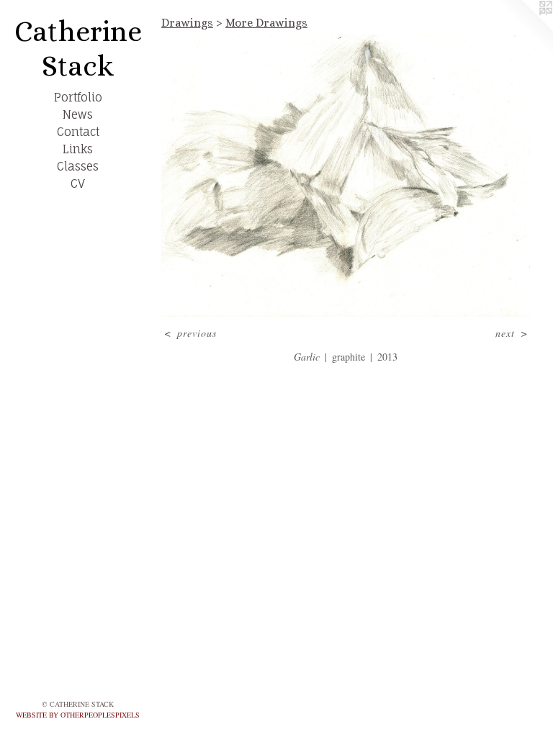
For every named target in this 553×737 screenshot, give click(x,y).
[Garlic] (345, 176)
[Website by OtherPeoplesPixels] (524, 29)
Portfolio (78, 97)
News (78, 114)
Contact (78, 132)
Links (78, 149)
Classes (78, 166)
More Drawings (266, 23)
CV (78, 183)
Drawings (187, 23)
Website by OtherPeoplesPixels (78, 715)
